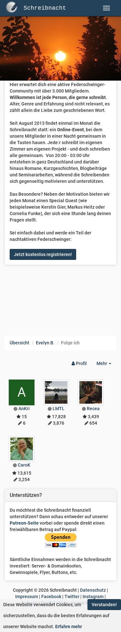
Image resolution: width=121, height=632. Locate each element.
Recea (93, 408)
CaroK (24, 465)
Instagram (93, 596)
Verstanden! (104, 604)
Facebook (51, 596)
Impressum (26, 596)
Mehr (106, 365)
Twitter (72, 596)
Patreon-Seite (24, 523)
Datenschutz (93, 590)
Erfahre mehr (68, 626)
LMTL (59, 408)
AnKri (24, 408)
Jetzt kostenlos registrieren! (43, 254)
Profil (81, 363)
